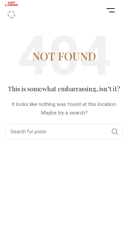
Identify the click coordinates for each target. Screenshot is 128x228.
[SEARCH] (115, 131)
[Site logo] (11, 10)
